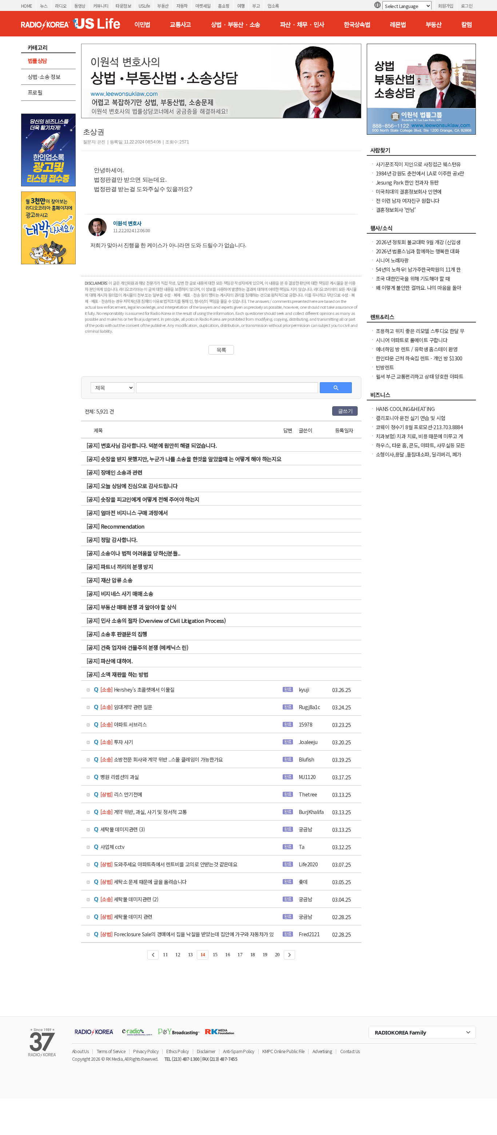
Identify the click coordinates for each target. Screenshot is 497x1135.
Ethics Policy (177, 1051)
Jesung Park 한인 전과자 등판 (407, 182)
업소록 (273, 6)
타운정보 (123, 6)
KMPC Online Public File (283, 1051)
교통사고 (180, 24)
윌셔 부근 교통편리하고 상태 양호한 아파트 (419, 376)
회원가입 (445, 6)
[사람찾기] (421, 152)
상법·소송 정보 (44, 76)
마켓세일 (203, 6)
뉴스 (44, 6)
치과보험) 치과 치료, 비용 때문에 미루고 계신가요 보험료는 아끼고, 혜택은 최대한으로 (419, 439)
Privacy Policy (145, 1051)
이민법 (142, 24)
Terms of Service (111, 1051)
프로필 (35, 92)
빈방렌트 (385, 367)
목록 (221, 350)
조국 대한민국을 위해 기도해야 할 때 (413, 278)
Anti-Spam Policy (238, 1051)
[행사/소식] (421, 230)
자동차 (182, 6)
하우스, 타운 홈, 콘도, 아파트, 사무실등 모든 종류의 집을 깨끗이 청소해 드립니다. (420, 449)
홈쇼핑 (223, 6)
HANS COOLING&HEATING (405, 408)
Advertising (322, 1051)
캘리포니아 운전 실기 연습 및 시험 (410, 418)
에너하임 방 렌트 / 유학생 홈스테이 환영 (416, 349)
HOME (26, 6)
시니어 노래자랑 (392, 260)
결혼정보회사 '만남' (396, 209)
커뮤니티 (100, 6)
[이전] (153, 955)
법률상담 (37, 60)
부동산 (162, 6)
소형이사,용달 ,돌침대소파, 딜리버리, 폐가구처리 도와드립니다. (418, 458)
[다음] (289, 955)
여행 (241, 6)
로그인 (466, 6)
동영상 (80, 6)
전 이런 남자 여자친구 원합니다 (408, 200)
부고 (256, 6)
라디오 (60, 6)
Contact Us (350, 1051)
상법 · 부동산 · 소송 (235, 24)
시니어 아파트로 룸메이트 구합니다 (411, 340)
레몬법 (398, 24)
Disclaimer (206, 1051)
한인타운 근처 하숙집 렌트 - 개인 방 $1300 (419, 358)
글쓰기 (345, 411)
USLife (144, 6)
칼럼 (466, 24)
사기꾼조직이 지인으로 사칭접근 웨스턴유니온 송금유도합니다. (418, 168)
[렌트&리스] (421, 319)
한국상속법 (357, 24)
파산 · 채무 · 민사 (302, 24)
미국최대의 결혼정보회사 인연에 (408, 191)
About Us (80, 1051)
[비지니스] (421, 397)
